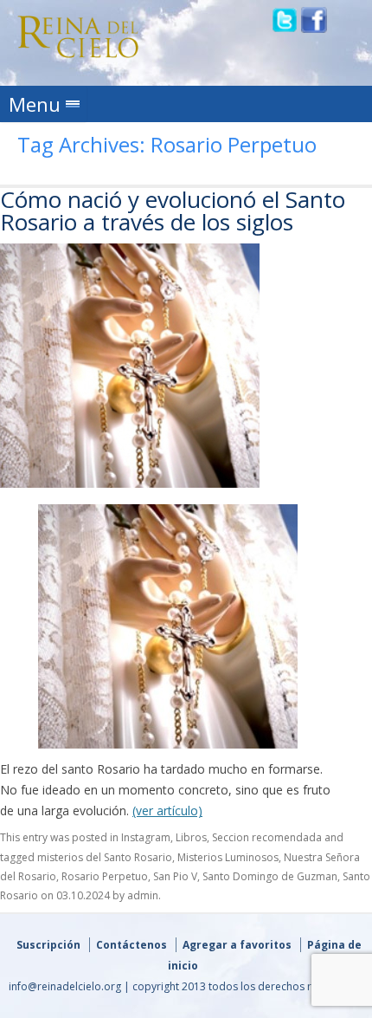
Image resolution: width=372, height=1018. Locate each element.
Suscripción (48, 944)
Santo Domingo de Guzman (269, 876)
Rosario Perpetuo (104, 876)
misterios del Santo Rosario (104, 857)
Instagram (145, 837)
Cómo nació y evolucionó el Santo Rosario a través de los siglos (172, 210)
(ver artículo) (167, 810)
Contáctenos (131, 944)
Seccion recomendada (267, 837)
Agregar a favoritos (237, 944)
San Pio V (175, 876)
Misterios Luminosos (228, 857)
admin (142, 895)
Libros (191, 837)
